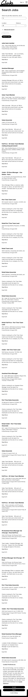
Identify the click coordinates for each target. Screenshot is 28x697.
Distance (18, 23)
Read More (5, 59)
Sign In (22, 2)
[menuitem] (7, 2)
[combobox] (9, 26)
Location (4, 23)
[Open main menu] (26, 2)
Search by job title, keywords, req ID (12, 15)
